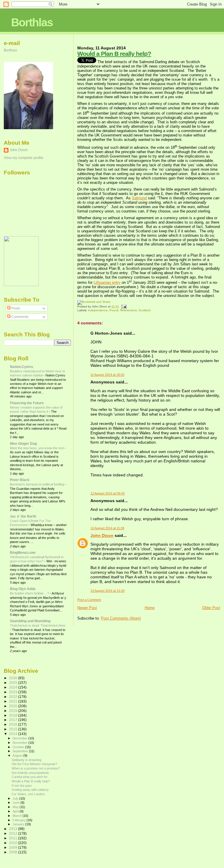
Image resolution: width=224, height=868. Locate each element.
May (16, 807)
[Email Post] (123, 306)
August (18, 755)
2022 (13, 696)
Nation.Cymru (21, 367)
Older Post (211, 608)
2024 (13, 687)
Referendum (128, 310)
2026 (13, 678)
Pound (113, 310)
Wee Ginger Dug (23, 443)
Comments (19, 317)
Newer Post (87, 608)
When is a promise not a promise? (36, 768)
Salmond (139, 198)
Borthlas (32, 22)
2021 (13, 701)
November (20, 742)
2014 (13, 734)
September (21, 751)
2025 (13, 682)
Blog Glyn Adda (23, 589)
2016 (13, 724)
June (16, 802)
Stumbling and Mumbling (30, 621)
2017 (13, 720)
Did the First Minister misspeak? (34, 764)
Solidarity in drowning (26, 760)
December (20, 738)
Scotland (144, 310)
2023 (13, 692)
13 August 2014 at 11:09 (107, 528)
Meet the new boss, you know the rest (37, 448)
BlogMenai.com (23, 552)
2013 (13, 829)
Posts (15, 308)
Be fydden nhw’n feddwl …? (30, 593)
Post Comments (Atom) (121, 618)
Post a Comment (89, 599)
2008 (13, 852)
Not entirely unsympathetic (30, 772)
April (16, 811)
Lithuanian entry (107, 282)
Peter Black (19, 480)
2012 (13, 833)
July (16, 798)
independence (98, 310)
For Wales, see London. (29, 794)
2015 (13, 729)
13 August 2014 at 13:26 (107, 590)
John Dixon (101, 535)
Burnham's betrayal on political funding (37, 484)
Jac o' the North (23, 516)
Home (150, 608)
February (20, 820)
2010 (13, 843)
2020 (13, 706)
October (19, 747)
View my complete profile (23, 158)
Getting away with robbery (30, 789)
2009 (13, 847)
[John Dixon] (21, 285)
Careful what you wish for (30, 777)
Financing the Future (27, 403)
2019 (13, 711)
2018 (13, 715)
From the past (22, 785)
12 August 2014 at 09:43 (107, 493)
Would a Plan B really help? (114, 53)
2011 (13, 838)
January (19, 824)
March (17, 815)
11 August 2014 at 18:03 (107, 374)
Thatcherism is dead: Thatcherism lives (38, 625)
